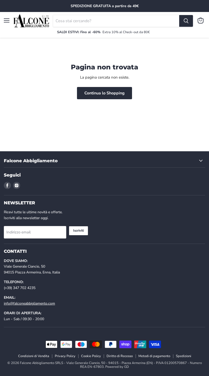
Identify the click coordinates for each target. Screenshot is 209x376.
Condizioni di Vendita (33, 356)
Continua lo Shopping (104, 93)
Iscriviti (78, 230)
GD (126, 367)
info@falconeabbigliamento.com (29, 303)
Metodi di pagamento (154, 356)
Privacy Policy (65, 356)
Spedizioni (183, 356)
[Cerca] (186, 21)
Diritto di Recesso (120, 356)
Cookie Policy (91, 356)
